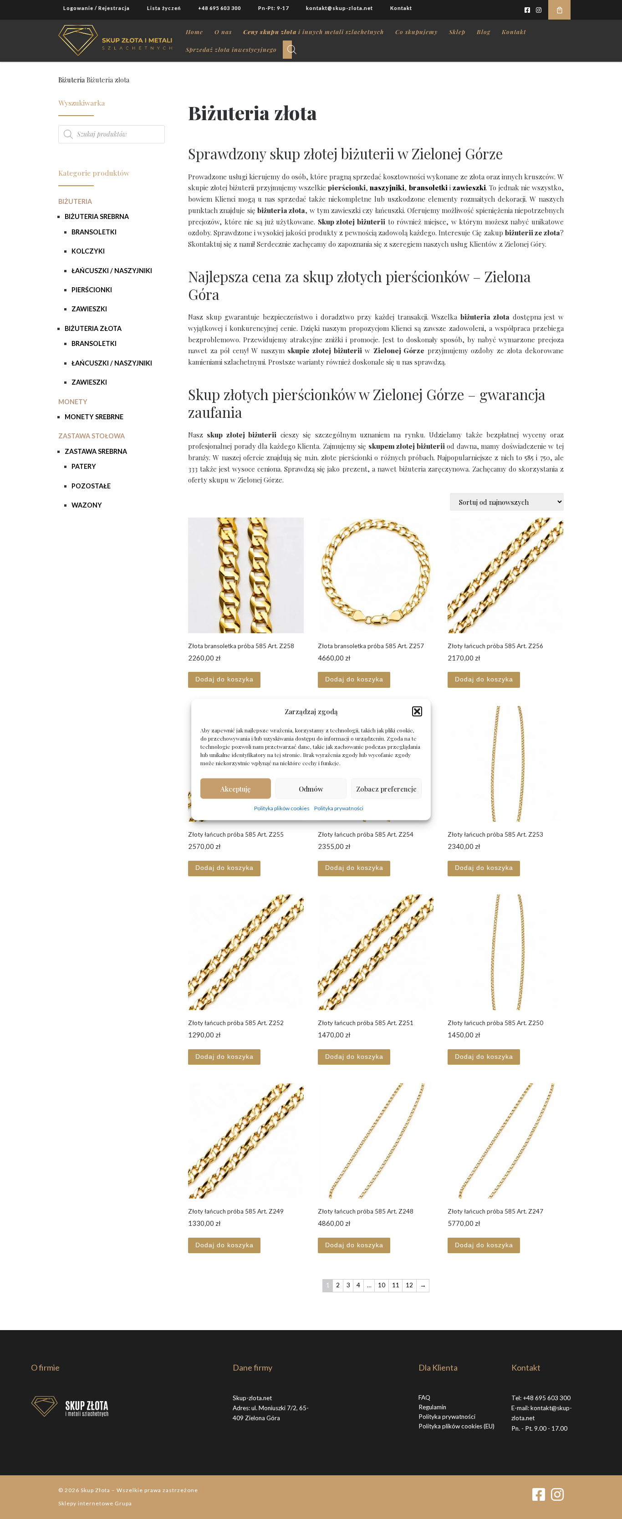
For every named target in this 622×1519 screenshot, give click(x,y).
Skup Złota (95, 1490)
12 (409, 1285)
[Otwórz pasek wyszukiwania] (291, 49)
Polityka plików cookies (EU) (456, 1426)
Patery (83, 466)
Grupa (123, 1503)
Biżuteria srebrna (97, 216)
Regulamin (432, 1407)
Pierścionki (91, 290)
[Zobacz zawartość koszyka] (559, 10)
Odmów (311, 788)
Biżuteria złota (93, 328)
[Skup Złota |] (115, 38)
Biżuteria (71, 80)
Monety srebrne (94, 417)
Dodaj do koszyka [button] (224, 679)
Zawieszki (89, 309)
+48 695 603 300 (547, 1398)
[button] (417, 711)
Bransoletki (94, 232)
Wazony (86, 505)
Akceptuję (235, 788)
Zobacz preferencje (386, 788)
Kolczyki (88, 251)
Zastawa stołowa (91, 436)
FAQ (424, 1397)
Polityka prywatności (338, 808)
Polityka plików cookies (282, 808)
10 (381, 1285)
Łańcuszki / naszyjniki (111, 270)
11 (395, 1285)
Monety (72, 402)
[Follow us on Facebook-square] (527, 10)
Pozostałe (91, 486)
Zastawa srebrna (96, 451)
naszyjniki (387, 187)
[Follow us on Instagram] (538, 10)
